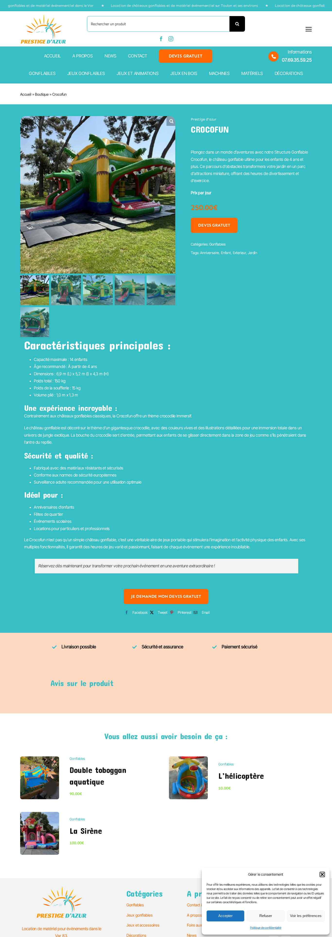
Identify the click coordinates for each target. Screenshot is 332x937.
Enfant (226, 252)
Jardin (252, 252)
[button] (322, 874)
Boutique (42, 94)
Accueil (25, 94)
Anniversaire (209, 252)
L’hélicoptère (241, 776)
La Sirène (86, 831)
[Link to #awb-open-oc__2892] (309, 29)
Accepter (225, 916)
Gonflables (217, 244)
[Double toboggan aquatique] (39, 759)
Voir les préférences (306, 916)
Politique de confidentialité (265, 927)
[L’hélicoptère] (188, 759)
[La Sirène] (39, 815)
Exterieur (239, 252)
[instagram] (170, 39)
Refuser (265, 916)
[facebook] (161, 39)
